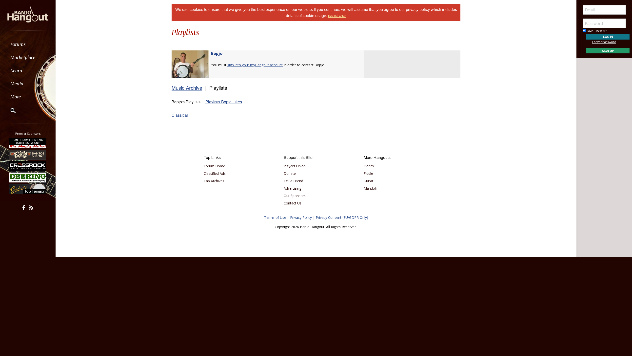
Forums (18, 44)
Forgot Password (604, 42)
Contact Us (292, 203)
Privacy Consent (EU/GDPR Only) (342, 217)
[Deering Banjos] (28, 177)
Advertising (292, 188)
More (15, 97)
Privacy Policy (301, 217)
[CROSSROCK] (28, 166)
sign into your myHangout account (255, 65)
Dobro (369, 166)
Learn (16, 70)
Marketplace (22, 57)
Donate (290, 173)
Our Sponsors (295, 195)
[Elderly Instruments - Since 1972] (28, 154)
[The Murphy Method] (28, 143)
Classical (180, 115)
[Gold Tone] (28, 189)
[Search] (10, 110)
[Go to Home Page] (27, 14)
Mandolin (371, 188)
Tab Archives (214, 180)
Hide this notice (337, 16)
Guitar (368, 180)
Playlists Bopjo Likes (223, 102)
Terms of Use (275, 217)
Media (16, 84)
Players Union (295, 166)
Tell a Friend (293, 180)
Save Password (597, 31)
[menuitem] (28, 44)
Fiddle (368, 173)
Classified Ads (215, 173)
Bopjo (216, 53)
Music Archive (187, 87)
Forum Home (214, 166)
